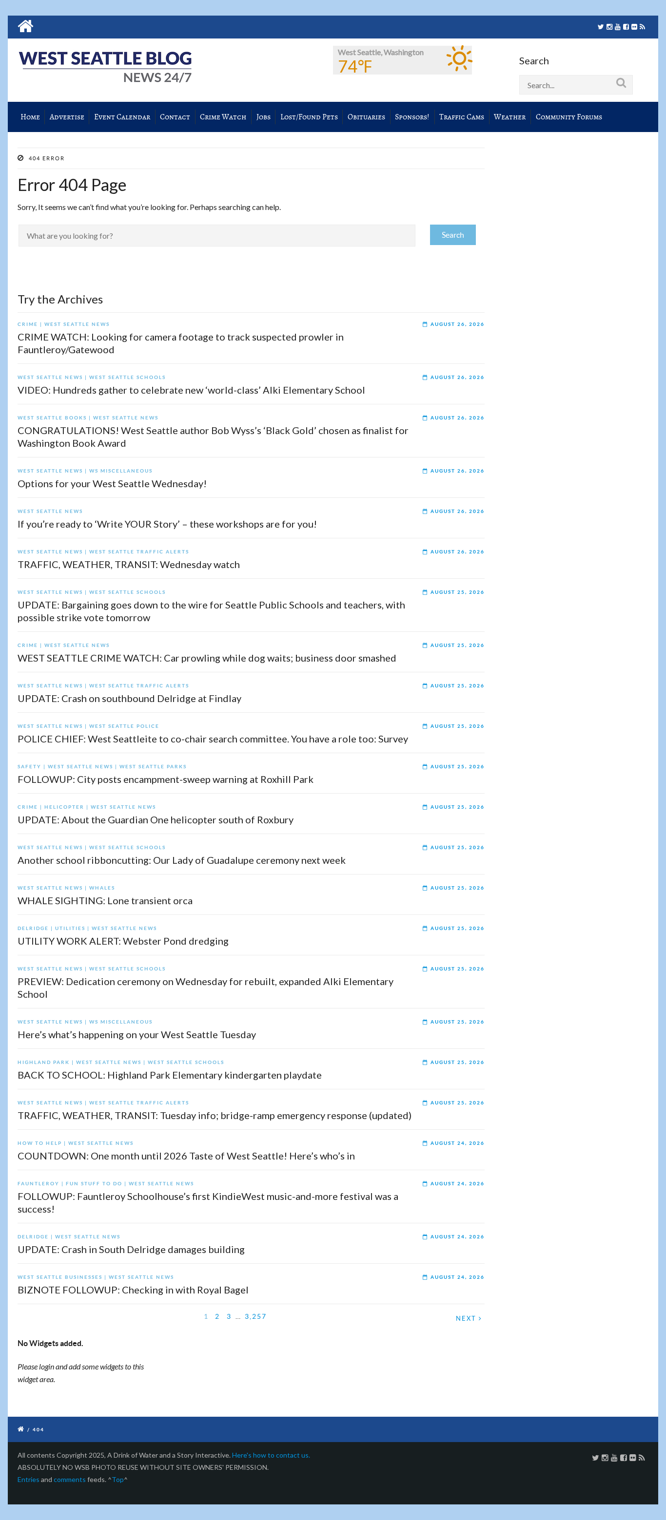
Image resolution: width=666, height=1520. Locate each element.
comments (70, 1479)
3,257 (256, 1316)
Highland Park (44, 1062)
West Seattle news (77, 324)
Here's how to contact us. (271, 1455)
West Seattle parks (153, 766)
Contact (175, 117)
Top (118, 1479)
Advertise (67, 117)
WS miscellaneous (121, 471)
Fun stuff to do (94, 1183)
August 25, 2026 (458, 592)
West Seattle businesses (60, 1277)
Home (30, 117)
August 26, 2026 (458, 324)
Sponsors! (412, 117)
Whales (102, 888)
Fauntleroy (38, 1183)
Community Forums (569, 117)
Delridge (33, 928)
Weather (510, 117)
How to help (40, 1143)
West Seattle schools (127, 377)
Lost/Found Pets (309, 117)
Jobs (263, 117)
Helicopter (64, 807)
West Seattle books (52, 417)
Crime (28, 324)
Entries (28, 1479)
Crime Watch (223, 117)
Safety (29, 766)
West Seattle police (124, 726)
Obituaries (366, 117)
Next (467, 1318)
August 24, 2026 (458, 1143)
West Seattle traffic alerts (139, 551)
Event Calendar (122, 117)
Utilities (70, 928)
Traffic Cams (461, 117)
